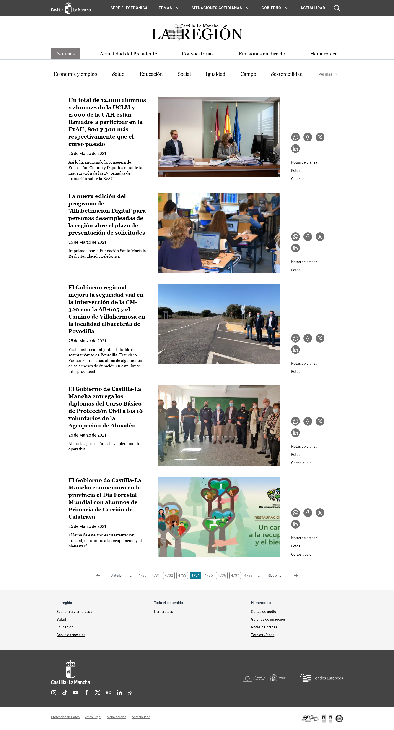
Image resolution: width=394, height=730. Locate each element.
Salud (118, 74)
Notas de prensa (304, 162)
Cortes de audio (263, 612)
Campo (248, 74)
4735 (209, 575)
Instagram (53, 692)
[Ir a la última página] (292, 575)
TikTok (64, 692)
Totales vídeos (262, 635)
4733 (182, 575)
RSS (130, 692)
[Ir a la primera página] (102, 575)
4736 (222, 575)
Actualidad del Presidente (128, 54)
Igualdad (216, 74)
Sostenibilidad (287, 74)
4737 (235, 575)
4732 (169, 575)
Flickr (108, 692)
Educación (151, 74)
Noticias (66, 54)
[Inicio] (113, 672)
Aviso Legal (93, 717)
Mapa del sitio (116, 717)
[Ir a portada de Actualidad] (197, 33)
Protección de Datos (65, 717)
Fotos (295, 170)
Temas (165, 8)
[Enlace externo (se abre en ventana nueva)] (322, 718)
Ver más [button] (325, 74)
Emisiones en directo (262, 54)
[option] (75, 74)
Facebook (86, 692)
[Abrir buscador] (337, 8)
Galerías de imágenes (268, 619)
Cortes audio (301, 179)
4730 (142, 575)
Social (184, 74)
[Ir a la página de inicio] (71, 8)
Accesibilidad (141, 717)
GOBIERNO (271, 8)
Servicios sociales (71, 635)
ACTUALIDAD (313, 8)
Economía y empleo (75, 74)
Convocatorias (198, 54)
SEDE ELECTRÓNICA (129, 8)
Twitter (97, 692)
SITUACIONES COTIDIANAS (217, 8)
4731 (156, 575)
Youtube (75, 692)
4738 (248, 575)
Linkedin (119, 692)
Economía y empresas (74, 612)
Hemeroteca (323, 54)
